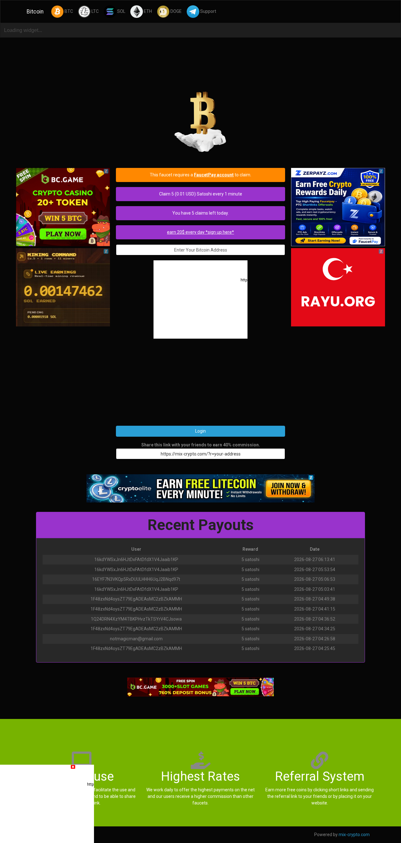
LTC (95, 11)
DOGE (175, 11)
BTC (68, 11)
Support (207, 11)
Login (200, 431)
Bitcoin (35, 11)
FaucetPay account (214, 174)
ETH (147, 11)
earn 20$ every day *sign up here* (200, 232)
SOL (120, 11)
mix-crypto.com (354, 834)
